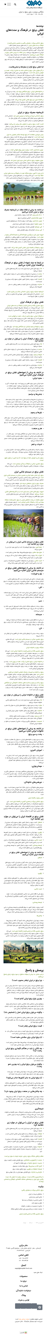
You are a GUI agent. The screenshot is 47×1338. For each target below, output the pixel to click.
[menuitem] (14, 4)
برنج (43, 37)
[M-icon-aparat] (39, 1307)
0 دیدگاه (31, 1223)
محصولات (23, 1276)
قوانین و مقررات (23, 1300)
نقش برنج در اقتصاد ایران (32, 816)
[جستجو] (14, 4)
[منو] (9, 4)
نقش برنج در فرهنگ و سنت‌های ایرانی (25, 32)
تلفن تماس (23, 1255)
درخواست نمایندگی (23, 1290)
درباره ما (23, 1281)
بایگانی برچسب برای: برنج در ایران (31, 12)
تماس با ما (23, 1285)
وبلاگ (23, 1295)
